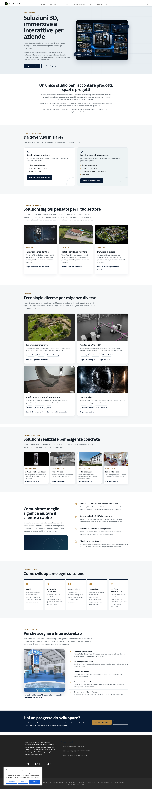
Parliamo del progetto (51, 66)
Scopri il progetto (110, 481)
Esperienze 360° (80, 4)
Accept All (34, 781)
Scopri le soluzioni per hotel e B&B (73, 267)
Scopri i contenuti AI (87, 412)
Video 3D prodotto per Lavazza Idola (74, 746)
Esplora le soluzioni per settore (39, 177)
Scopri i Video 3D (104, 360)
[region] (23, 776)
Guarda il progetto (31, 481)
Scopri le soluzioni (32, 66)
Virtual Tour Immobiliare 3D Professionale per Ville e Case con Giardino (76, 751)
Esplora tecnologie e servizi (92, 180)
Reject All (23, 781)
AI (90, 4)
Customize (12, 781)
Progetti (99, 4)
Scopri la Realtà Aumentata (57, 412)
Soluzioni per (54, 4)
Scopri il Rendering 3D (87, 360)
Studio (108, 4)
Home (43, 4)
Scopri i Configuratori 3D (35, 412)
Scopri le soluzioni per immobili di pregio (109, 268)
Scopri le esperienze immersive (37, 360)
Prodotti (67, 4)
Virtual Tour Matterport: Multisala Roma (75, 755)
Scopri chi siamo (120, 722)
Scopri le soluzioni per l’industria (37, 267)
